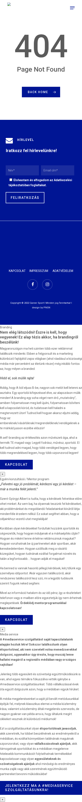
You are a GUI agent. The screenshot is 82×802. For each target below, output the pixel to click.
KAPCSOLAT (17, 271)
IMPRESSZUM (38, 271)
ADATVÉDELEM (63, 271)
